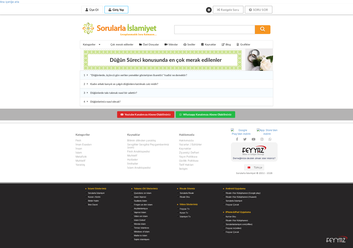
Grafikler (245, 44)
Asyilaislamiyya (141, 208)
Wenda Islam (140, 224)
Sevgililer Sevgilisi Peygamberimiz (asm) (148, 146)
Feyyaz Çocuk (232, 205)
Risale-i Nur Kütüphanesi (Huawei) (241, 197)
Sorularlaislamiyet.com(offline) (239, 224)
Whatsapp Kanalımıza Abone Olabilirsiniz (207, 114)
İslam (79, 152)
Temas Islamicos (141, 228)
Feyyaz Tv (185, 209)
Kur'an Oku (231, 216)
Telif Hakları (186, 164)
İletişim (183, 168)
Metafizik (81, 156)
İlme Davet (93, 205)
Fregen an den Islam (143, 205)
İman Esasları (84, 144)
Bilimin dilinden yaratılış (141, 140)
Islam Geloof (139, 220)
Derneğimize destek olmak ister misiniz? (254, 158)
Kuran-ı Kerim (94, 197)
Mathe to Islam (140, 235)
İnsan (79, 148)
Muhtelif (80, 160)
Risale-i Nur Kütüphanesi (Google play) (243, 193)
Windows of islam (141, 232)
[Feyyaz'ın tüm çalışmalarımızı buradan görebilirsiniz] (336, 239)
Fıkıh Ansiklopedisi (138, 151)
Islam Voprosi (140, 197)
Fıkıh (78, 140)
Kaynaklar (185, 148)
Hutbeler (132, 159)
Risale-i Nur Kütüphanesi (237, 220)
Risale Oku (185, 197)
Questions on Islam (142, 193)
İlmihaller (132, 163)
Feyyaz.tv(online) (233, 228)
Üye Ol (93, 9)
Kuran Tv (184, 213)
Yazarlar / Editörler (190, 144)
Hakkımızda (186, 140)
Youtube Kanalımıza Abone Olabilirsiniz (147, 114)
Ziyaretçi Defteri (189, 152)
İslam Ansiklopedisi (138, 167)
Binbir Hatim (93, 201)
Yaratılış (80, 164)
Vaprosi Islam (140, 212)
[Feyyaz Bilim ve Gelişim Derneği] (254, 151)
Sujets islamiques (141, 239)
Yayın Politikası (188, 156)
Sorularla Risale (187, 193)
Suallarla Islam (140, 201)
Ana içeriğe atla (9, 1)
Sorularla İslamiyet (96, 193)
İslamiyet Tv (185, 216)
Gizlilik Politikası (188, 160)
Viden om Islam (141, 216)
